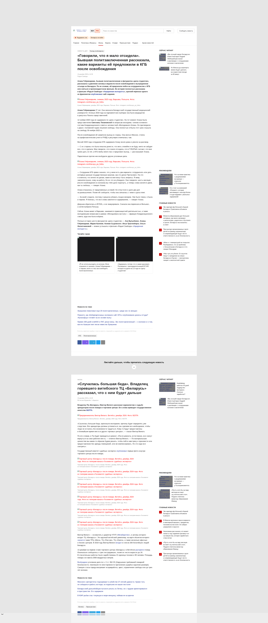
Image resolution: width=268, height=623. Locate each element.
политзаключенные (90, 336)
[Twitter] (98, 342)
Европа (107, 43)
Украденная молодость (114, 92)
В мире (115, 43)
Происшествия (125, 43)
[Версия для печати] (103, 342)
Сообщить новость (186, 31)
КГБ (80, 336)
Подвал (135, 43)
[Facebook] (79, 342)
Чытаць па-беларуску (97, 51)
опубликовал (96, 94)
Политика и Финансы (88, 43)
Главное (76, 43)
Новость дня (82, 51)
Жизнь (100, 43)
